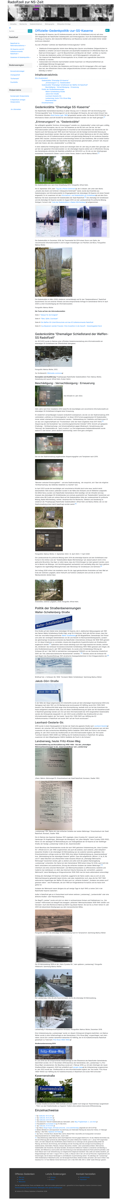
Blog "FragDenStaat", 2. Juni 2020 (85, 1122)
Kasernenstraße (50, 100)
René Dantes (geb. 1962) (59, 115)
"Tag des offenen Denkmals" (65, 189)
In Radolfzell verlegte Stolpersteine (17, 101)
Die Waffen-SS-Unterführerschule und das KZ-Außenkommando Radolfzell (67, 322)
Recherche (23, 24)
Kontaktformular (85, 1177)
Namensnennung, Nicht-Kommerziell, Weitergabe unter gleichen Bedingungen (38, 1187)
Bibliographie (49, 24)
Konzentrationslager (17, 71)
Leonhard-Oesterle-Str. (53, 96)
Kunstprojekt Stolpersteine (19, 96)
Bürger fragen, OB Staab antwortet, (55, 1128)
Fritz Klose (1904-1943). (61, 1040)
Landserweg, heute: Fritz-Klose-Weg (58, 98)
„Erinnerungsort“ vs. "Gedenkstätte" (57, 83)
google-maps (78, 1067)
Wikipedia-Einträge (64, 24)
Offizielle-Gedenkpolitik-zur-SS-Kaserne (64, 30)
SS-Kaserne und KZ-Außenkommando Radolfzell (17, 51)
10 (101, 865)
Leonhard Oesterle (100, 726)
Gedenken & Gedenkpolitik (20, 57)
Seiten (52, 1179)
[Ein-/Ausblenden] (41, 78)
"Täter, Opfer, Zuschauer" (49, 318)
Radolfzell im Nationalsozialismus (17, 44)
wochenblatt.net (51, 1124)
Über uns (21, 1177)
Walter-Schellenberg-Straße (55, 91)
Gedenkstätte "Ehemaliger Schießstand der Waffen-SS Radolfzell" (65, 85)
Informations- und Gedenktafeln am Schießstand (79, 195)
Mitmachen (22, 1181)
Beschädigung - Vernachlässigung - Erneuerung (62, 87)
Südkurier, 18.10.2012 (46, 1118)
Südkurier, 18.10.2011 (45, 1115)
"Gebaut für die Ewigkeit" (49, 315)
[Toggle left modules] (10, 28)
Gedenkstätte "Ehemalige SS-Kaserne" (55, 80)
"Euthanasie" (14, 78)
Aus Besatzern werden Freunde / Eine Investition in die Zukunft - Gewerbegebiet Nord (71, 326)
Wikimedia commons (54, 373)
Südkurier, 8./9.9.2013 (46, 1120)
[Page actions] (107, 30)
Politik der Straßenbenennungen (53, 89)
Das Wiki (21, 1179)
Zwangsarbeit (15, 75)
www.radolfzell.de (71, 1128)
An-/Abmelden (16, 109)
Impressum (83, 1179)
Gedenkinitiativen (36, 24)
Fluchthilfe (14, 82)
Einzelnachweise (47, 103)
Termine (53, 1177)
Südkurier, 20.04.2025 (46, 1125)
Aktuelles (13, 24)
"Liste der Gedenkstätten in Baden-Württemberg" (69, 202)
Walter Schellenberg (69, 635)
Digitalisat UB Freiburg (55, 1131)
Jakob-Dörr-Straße (52, 94)
